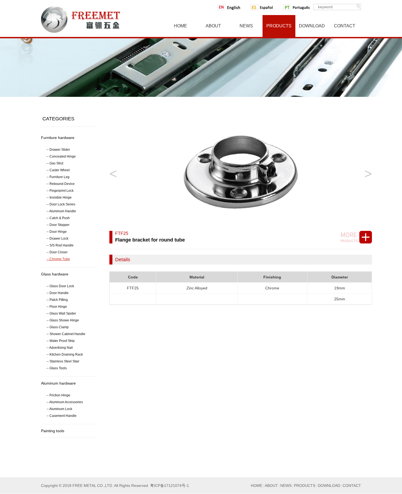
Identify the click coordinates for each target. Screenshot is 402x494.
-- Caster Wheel (58, 170)
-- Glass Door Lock (60, 286)
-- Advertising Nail (59, 348)
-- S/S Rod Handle (60, 245)
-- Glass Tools (56, 368)
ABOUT (271, 485)
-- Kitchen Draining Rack (64, 354)
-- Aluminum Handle (61, 211)
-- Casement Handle (61, 416)
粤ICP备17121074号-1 (169, 485)
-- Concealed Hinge (61, 156)
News (246, 26)
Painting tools (52, 431)
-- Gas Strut (54, 163)
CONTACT (352, 485)
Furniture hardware (57, 137)
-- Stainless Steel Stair (62, 361)
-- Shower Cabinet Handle (65, 334)
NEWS (286, 485)
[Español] (264, 7)
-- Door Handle (57, 293)
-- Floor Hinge (56, 307)
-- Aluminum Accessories (64, 402)
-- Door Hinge (56, 232)
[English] (231, 7)
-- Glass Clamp (57, 327)
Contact (344, 26)
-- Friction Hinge (58, 395)
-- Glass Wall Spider (61, 313)
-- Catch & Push (58, 218)
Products (279, 26)
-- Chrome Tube (58, 259)
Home (180, 26)
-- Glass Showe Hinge (62, 320)
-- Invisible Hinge (59, 197)
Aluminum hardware (58, 383)
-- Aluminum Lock (59, 409)
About (213, 26)
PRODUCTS (304, 485)
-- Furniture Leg (57, 177)
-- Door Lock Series (60, 204)
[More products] (355, 237)
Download (312, 26)
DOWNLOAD (329, 485)
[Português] (297, 7)
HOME (256, 485)
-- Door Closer (57, 252)
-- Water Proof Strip (60, 341)
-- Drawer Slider (58, 150)
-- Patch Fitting (57, 300)
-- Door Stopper (57, 225)
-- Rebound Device (60, 184)
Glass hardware (54, 274)
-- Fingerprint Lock (60, 191)
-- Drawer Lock (57, 238)
